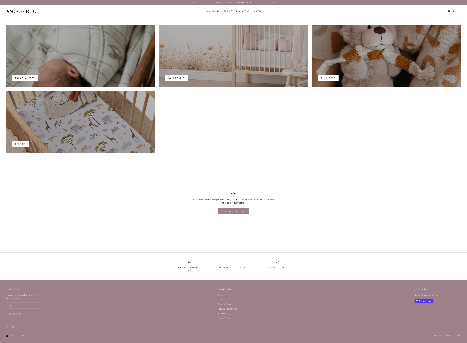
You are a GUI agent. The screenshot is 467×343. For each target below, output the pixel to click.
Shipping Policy (224, 313)
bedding (20, 144)
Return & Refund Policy (228, 308)
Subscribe (15, 314)
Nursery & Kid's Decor (236, 11)
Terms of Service (225, 304)
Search (221, 295)
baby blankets (24, 78)
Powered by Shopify (453, 335)
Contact (221, 299)
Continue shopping (233, 211)
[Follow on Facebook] (7, 326)
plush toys (328, 78)
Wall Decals (212, 11)
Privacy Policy (224, 318)
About (257, 11)
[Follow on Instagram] (13, 326)
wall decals (176, 78)
